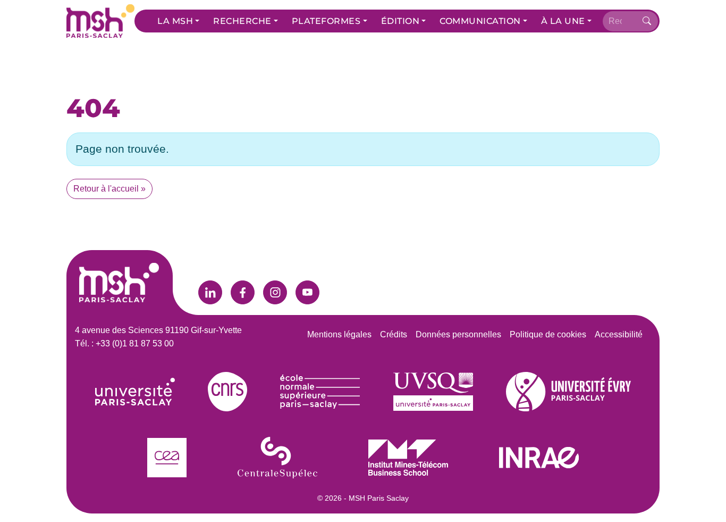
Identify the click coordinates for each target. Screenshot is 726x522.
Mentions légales (339, 334)
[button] (178, 21)
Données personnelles (458, 334)
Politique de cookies (548, 334)
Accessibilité (619, 334)
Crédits (393, 334)
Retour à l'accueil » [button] (109, 188)
